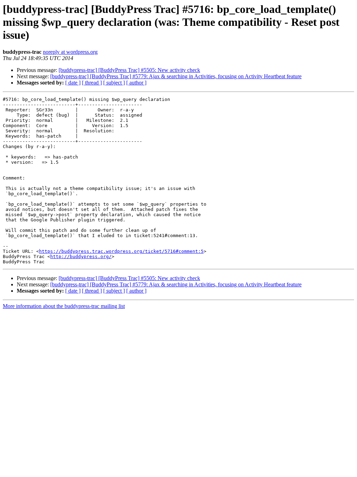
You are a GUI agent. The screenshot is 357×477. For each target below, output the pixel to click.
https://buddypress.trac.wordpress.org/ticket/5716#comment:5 (121, 251)
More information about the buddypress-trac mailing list (64, 306)
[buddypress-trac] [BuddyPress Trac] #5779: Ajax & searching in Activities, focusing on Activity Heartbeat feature (176, 76)
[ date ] (73, 83)
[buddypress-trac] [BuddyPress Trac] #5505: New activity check (129, 70)
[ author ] (136, 83)
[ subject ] (114, 83)
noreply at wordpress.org (70, 52)
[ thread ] (92, 83)
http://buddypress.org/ (81, 256)
